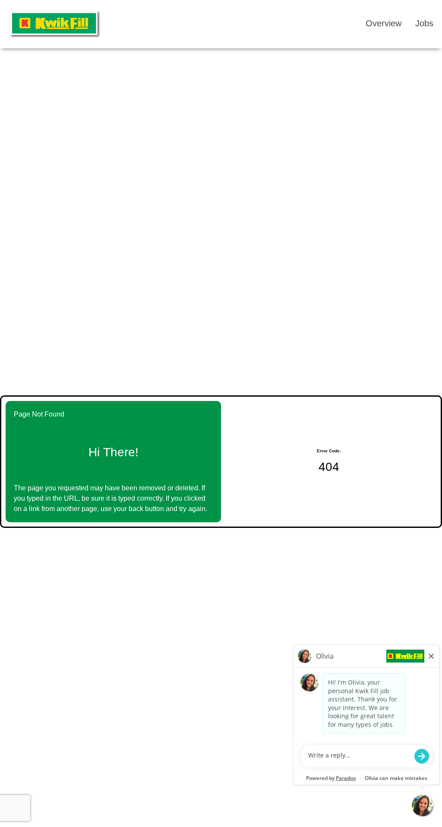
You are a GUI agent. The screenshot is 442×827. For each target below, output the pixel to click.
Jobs (424, 23)
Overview (383, 23)
